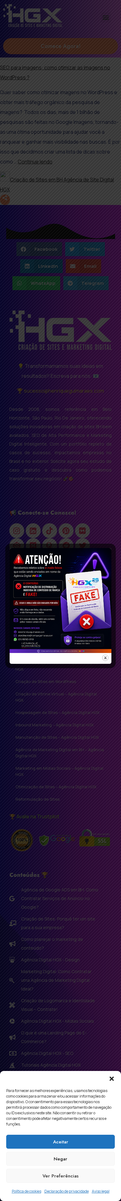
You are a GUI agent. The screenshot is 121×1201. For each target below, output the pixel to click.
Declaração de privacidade (66, 1191)
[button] (112, 1079)
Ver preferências (60, 1176)
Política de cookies (26, 1191)
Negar (60, 1158)
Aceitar (60, 1141)
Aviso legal (101, 1191)
